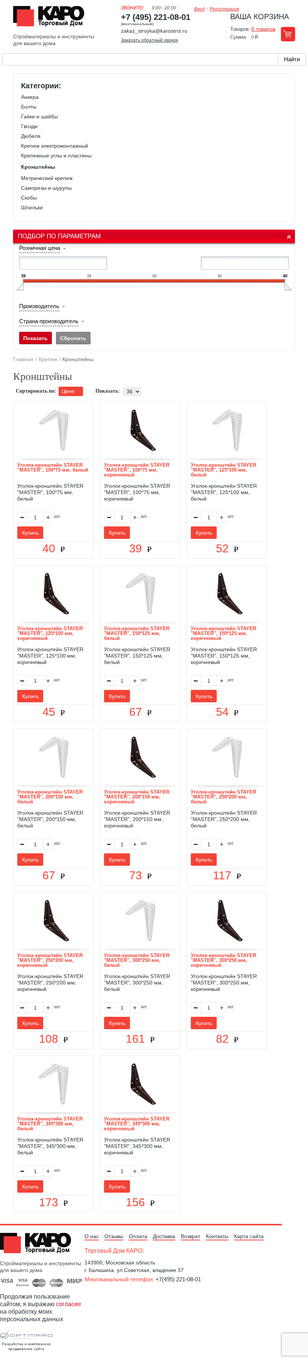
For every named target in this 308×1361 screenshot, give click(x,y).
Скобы (29, 198)
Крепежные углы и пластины (56, 156)
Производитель (39, 306)
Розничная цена (39, 248)
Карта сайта (249, 1236)
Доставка (164, 1236)
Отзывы (113, 1236)
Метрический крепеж (46, 178)
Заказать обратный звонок (149, 40)
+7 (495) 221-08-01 (155, 17)
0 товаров (263, 29)
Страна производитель (49, 321)
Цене (69, 391)
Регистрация (224, 9)
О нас (92, 1236)
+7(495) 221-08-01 (178, 1279)
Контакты (217, 1236)
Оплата (138, 1236)
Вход (199, 9)
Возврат (190, 1236)
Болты (28, 107)
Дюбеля (31, 136)
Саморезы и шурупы (46, 188)
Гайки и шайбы (39, 116)
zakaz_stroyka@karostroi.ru (154, 31)
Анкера (30, 97)
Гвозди (29, 126)
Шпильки (32, 207)
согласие (68, 1304)
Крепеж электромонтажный (54, 146)
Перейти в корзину (288, 34)
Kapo (51, 18)
